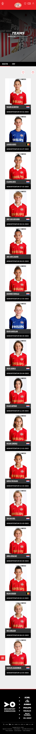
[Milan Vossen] (18, 578)
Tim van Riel (11, 518)
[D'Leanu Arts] (18, 166)
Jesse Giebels (11, 368)
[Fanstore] (25, 3)
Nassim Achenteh (13, 107)
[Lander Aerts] (18, 129)
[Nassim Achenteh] (18, 91)
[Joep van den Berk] (18, 204)
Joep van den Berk (13, 219)
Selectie (5, 64)
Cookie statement (17, 730)
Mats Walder (11, 631)
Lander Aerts (11, 144)
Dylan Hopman (12, 406)
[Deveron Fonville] (18, 278)
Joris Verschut (12, 556)
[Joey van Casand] (18, 241)
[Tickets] (29, 3)
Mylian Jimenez (12, 443)
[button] (2, 658)
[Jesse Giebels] (18, 353)
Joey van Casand (12, 257)
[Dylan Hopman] (18, 390)
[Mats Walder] (18, 615)
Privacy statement (9, 730)
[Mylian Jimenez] (18, 428)
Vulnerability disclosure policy (27, 728)
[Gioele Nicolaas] (18, 465)
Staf (13, 64)
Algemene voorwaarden (7, 728)
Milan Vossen (11, 593)
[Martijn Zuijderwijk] (18, 652)
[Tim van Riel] (18, 503)
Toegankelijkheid (17, 728)
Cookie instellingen (26, 730)
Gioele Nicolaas (12, 481)
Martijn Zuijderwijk (14, 668)
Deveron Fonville (13, 294)
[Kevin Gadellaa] (18, 316)
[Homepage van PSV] (18, 5)
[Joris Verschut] (18, 540)
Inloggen (33, 3)
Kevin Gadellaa (12, 331)
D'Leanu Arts (11, 182)
